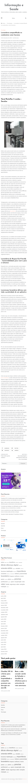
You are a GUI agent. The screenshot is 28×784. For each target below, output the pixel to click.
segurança (13, 584)
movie (22, 576)
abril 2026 (3, 598)
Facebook (7, 448)
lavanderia (12, 211)
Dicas (2, 528)
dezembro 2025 (4, 607)
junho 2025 (3, 619)
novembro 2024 (4, 633)
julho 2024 (3, 640)
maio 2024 (3, 644)
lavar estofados (5, 377)
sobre (17, 584)
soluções (22, 584)
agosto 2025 (4, 616)
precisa (17, 579)
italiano (17, 573)
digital (16, 565)
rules (23, 581)
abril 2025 (3, 623)
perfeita (6, 579)
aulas (2, 562)
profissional (4, 581)
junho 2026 (3, 596)
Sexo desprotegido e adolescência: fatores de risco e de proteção (21, 457)
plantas (13, 579)
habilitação (9, 571)
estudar (18, 568)
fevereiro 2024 (4, 651)
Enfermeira (16, 38)
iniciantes (3, 573)
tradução (3, 586)
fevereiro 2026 (4, 603)
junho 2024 (3, 642)
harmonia (14, 571)
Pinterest (7, 450)
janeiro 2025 (4, 628)
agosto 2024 (4, 637)
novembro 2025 (4, 610)
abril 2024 (3, 647)
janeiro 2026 (4, 605)
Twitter (16, 448)
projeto (9, 581)
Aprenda (3, 525)
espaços (14, 568)
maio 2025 (3, 621)
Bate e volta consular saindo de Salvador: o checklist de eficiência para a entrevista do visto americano (21, 678)
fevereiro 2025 (4, 626)
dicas (3, 565)
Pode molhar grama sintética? (5, 456)
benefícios (12, 562)
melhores (17, 576)
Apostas (3, 523)
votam (8, 586)
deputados (20, 562)
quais (12, 581)
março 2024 (3, 649)
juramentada (23, 573)
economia (20, 565)
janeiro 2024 (4, 653)
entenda (4, 568)
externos (22, 568)
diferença (9, 565)
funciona (3, 571)
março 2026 (3, 600)
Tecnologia (3, 30)
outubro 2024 (4, 635)
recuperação (17, 581)
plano (9, 579)
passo (2, 579)
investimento (12, 573)
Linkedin (16, 450)
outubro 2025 (4, 612)
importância (21, 571)
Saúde (7, 584)
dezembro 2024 (4, 630)
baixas (6, 562)
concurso (16, 562)
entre (10, 568)
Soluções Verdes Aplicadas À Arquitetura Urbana (12, 514)
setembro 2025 (4, 614)
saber (3, 584)
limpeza (11, 576)
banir (8, 562)
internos (8, 573)
